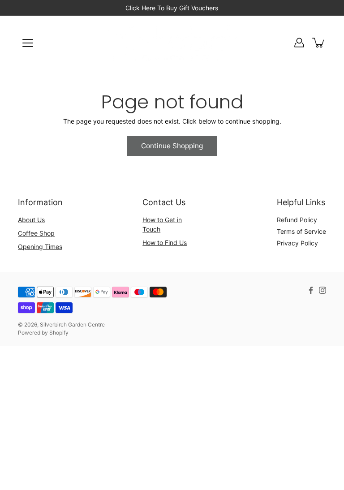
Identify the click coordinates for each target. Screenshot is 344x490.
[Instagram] (322, 290)
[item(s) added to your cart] (319, 42)
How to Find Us (164, 242)
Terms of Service (301, 231)
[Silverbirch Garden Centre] (172, 42)
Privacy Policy (297, 243)
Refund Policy (297, 220)
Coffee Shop (36, 233)
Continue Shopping (172, 146)
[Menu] (28, 43)
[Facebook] (310, 290)
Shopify (59, 332)
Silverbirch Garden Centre (72, 324)
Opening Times (40, 246)
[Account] (299, 42)
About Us (31, 220)
